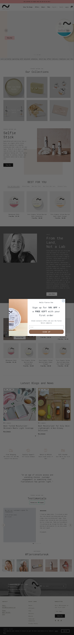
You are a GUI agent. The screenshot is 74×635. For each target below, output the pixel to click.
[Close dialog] (63, 301)
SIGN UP (46, 332)
